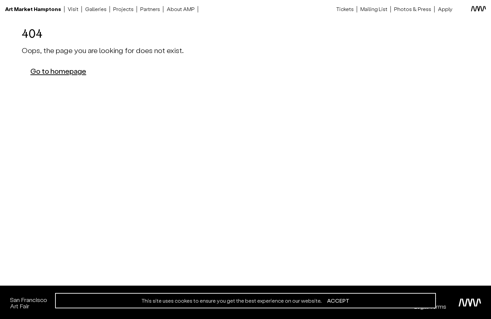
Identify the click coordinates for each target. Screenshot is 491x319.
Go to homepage (58, 70)
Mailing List (373, 9)
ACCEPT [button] (338, 301)
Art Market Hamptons (33, 9)
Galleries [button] (96, 9)
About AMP (181, 9)
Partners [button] (150, 9)
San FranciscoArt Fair (28, 302)
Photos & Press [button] (412, 9)
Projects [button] (123, 9)
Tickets (345, 9)
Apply (445, 9)
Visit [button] (73, 9)
